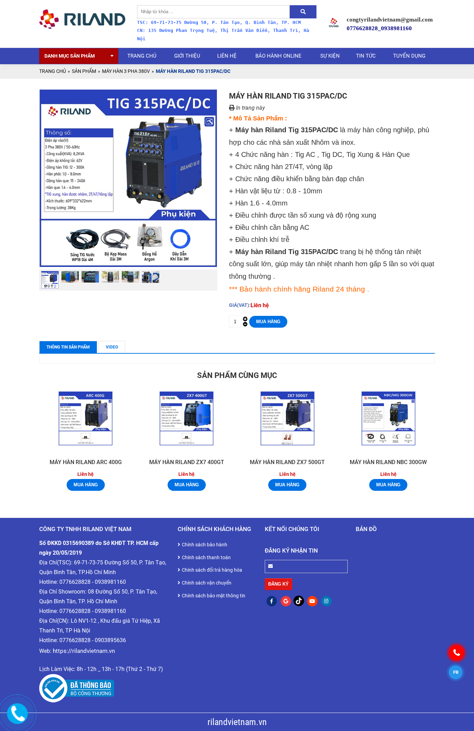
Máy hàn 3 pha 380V (126, 71)
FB (455, 672)
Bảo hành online (278, 56)
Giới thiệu (187, 56)
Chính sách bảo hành (204, 544)
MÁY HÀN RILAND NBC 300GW (388, 462)
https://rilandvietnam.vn (84, 650)
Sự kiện (330, 56)
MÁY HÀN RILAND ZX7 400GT (186, 462)
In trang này (250, 108)
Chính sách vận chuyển (206, 583)
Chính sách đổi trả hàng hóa (212, 570)
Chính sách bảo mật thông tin (213, 595)
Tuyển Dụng (409, 56)
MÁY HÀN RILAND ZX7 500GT (287, 462)
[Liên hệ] (17, 713)
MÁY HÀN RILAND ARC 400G (86, 462)
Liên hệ (227, 56)
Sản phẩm (84, 71)
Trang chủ (141, 56)
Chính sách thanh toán (206, 557)
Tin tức (366, 56)
